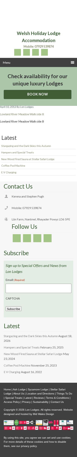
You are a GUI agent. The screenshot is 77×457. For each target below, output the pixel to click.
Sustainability (40, 401)
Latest (28, 397)
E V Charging (8, 172)
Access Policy (12, 401)
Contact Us (57, 401)
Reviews (39, 397)
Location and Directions (40, 393)
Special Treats (13, 397)
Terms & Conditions (57, 397)
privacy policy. (29, 446)
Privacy (26, 401)
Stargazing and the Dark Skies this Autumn (26, 145)
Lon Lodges (38, 16)
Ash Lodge (19, 389)
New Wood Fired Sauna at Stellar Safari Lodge (27, 159)
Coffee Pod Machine (13, 165)
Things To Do (64, 393)
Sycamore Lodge (38, 389)
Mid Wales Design (43, 414)
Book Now (37, 94)
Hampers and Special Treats (17, 152)
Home (7, 389)
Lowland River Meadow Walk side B (22, 114)
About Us (18, 393)
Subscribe (13, 308)
